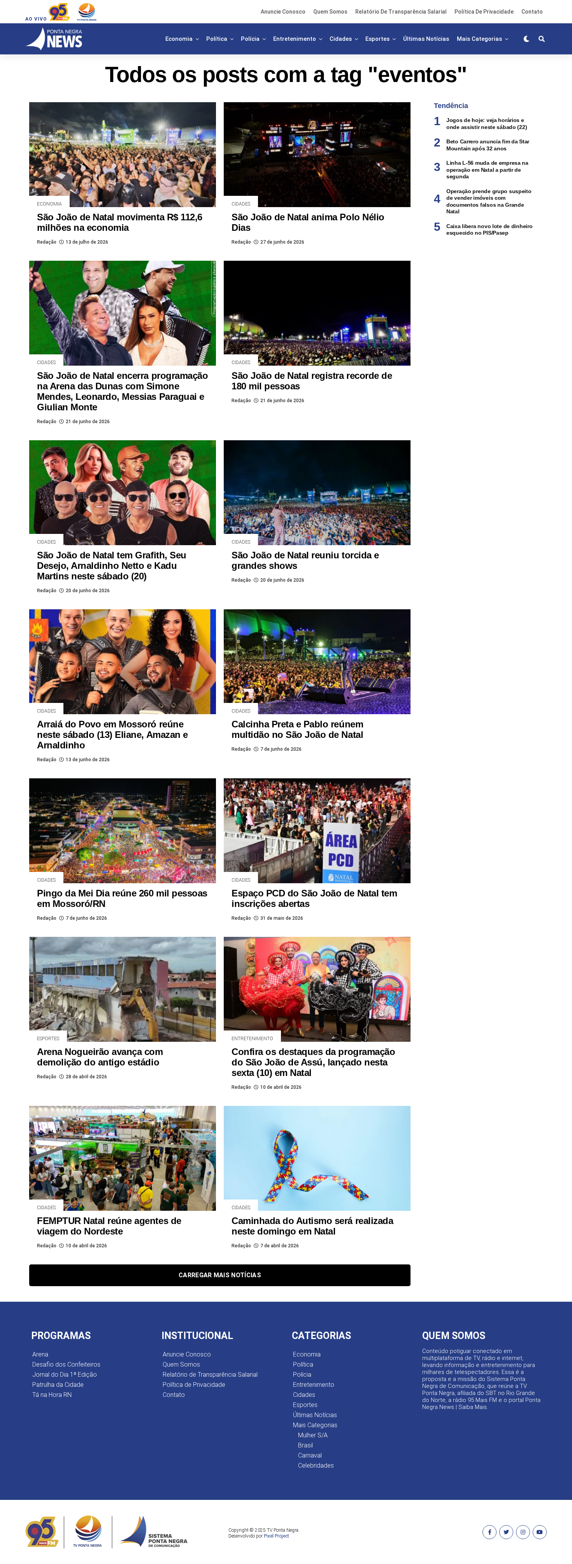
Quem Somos (330, 12)
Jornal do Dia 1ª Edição (64, 1374)
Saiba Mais (472, 1407)
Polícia (250, 38)
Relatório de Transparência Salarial (401, 12)
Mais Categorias (479, 38)
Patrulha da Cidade (58, 1384)
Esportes (377, 38)
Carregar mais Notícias (220, 1275)
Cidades (341, 38)
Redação (46, 242)
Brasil (305, 1445)
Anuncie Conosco (283, 12)
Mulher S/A (313, 1435)
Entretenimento (294, 38)
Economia (179, 38)
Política (216, 38)
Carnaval (310, 1455)
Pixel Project (276, 1536)
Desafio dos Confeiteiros (66, 1364)
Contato (532, 12)
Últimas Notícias (426, 38)
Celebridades (316, 1465)
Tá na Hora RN (52, 1394)
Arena (40, 1354)
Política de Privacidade (484, 12)
